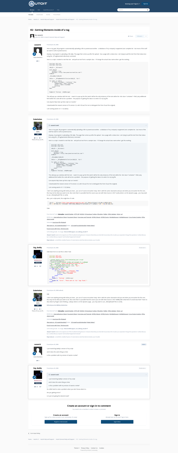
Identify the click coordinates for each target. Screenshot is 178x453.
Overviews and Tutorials (84, 217)
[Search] (148, 9)
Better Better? (91, 225)
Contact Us (94, 448)
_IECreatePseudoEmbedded (79, 225)
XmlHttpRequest (123, 217)
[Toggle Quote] (49, 125)
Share (131, 36)
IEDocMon (100, 214)
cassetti (40, 35)
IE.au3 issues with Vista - (54, 229)
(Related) (63, 222)
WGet (118, 214)
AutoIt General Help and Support (55, 37)
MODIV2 (82, 214)
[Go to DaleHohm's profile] (38, 126)
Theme (76, 448)
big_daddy (37, 247)
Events (48, 14)
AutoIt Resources (48, 10)
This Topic (140, 10)
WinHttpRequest (114, 217)
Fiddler (105, 214)
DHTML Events (105, 217)
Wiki (39, 10)
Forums (31, 14)
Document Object (72, 217)
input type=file (57, 222)
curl (122, 214)
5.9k (36, 138)
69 (38, 61)
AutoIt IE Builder (69, 214)
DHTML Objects (96, 217)
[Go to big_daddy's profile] (38, 254)
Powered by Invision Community (89, 450)
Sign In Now (117, 422)
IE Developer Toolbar (91, 214)
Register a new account (60, 422)
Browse (32, 10)
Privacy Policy (85, 448)
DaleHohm (37, 119)
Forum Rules (56, 14)
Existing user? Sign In (132, 4)
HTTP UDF (76, 214)
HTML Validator (112, 214)
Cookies (101, 448)
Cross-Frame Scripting (135, 217)
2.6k (37, 266)
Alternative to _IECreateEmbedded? (57, 225)
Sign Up (145, 4)
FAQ (58, 10)
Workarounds (65, 229)
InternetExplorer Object (60, 217)
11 (41, 138)
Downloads (40, 14)
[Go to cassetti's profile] (32, 36)
